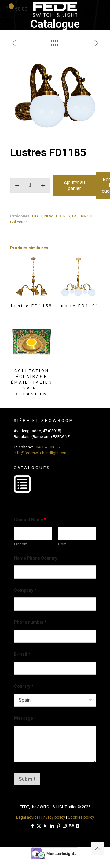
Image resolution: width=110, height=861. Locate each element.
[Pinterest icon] (58, 826)
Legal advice (27, 817)
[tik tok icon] (77, 826)
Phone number (30, 622)
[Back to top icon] (97, 848)
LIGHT (37, 216)
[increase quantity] (43, 185)
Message (25, 718)
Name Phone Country (35, 558)
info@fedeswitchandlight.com (41, 452)
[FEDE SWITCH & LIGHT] (55, 9)
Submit (27, 779)
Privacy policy (53, 817)
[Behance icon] (71, 826)
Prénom (21, 544)
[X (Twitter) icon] (39, 826)
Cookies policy (81, 817)
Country (23, 686)
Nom (62, 544)
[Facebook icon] (32, 826)
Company (25, 590)
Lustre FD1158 (31, 305)
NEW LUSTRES (57, 216)
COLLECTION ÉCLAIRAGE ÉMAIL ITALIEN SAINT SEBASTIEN (32, 382)
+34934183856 (47, 447)
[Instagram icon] (64, 826)
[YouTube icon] (45, 826)
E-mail (22, 654)
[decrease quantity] (17, 185)
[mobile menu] (102, 9)
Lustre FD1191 (78, 305)
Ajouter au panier (74, 185)
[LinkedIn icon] (52, 826)
